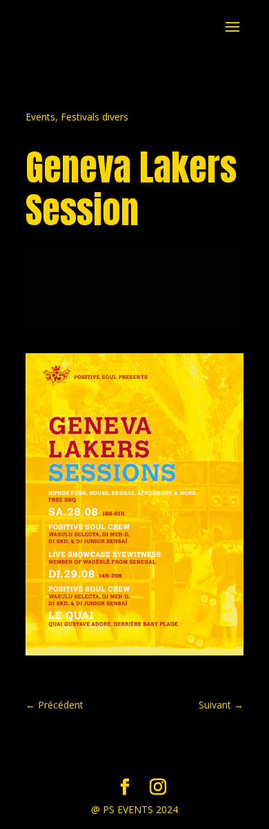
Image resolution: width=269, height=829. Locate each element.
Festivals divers (94, 116)
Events (40, 116)
